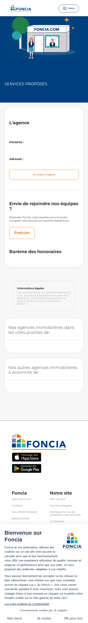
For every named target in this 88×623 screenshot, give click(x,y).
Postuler (22, 233)
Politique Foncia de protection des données (65, 513)
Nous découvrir (21, 499)
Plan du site (57, 499)
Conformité (57, 521)
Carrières (17, 505)
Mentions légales (61, 505)
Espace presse (21, 518)
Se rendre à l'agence (44, 174)
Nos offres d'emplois (24, 512)
